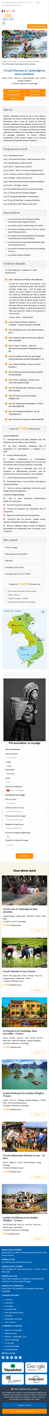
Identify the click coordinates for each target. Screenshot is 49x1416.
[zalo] (21, 1357)
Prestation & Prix (14, 94)
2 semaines (9, 1303)
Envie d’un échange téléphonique (17, 832)
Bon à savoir (35, 94)
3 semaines (9, 1306)
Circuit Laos (9, 1343)
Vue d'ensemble (14, 91)
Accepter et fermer (24, 1405)
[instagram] (8, 1357)
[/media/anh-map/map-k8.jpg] (24, 638)
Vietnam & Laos (11, 1333)
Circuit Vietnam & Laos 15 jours (19, 971)
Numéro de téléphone (14, 786)
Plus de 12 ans (11, 799)
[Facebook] (4, 1357)
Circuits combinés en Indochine (29, 61)
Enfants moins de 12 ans (15, 807)
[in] (12, 1357)
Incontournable (11, 1309)
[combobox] (24, 766)
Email (7, 778)
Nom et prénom (11, 754)
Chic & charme (10, 1322)
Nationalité (10, 770)
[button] (45, 44)
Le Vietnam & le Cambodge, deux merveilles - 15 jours (20, 1032)
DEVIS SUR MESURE (37, 26)
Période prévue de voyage (15, 816)
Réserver (13, 98)
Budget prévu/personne (14, 824)
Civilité (8, 762)
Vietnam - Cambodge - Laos (15, 1336)
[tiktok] (17, 1357)
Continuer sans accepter (24, 1411)
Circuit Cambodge (12, 1346)
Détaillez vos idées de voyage (16, 840)
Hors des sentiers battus (14, 1312)
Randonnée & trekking (13, 1319)
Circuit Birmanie (11, 1349)
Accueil (4, 61)
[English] (14, 11)
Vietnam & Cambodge (13, 1330)
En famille (8, 1316)
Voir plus (37, 930)
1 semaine (8, 1299)
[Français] (4, 11)
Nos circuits (13, 61)
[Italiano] (9, 11)
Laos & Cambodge (12, 1340)
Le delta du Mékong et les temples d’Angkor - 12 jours (20, 1219)
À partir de (13, 429)
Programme (35, 91)
